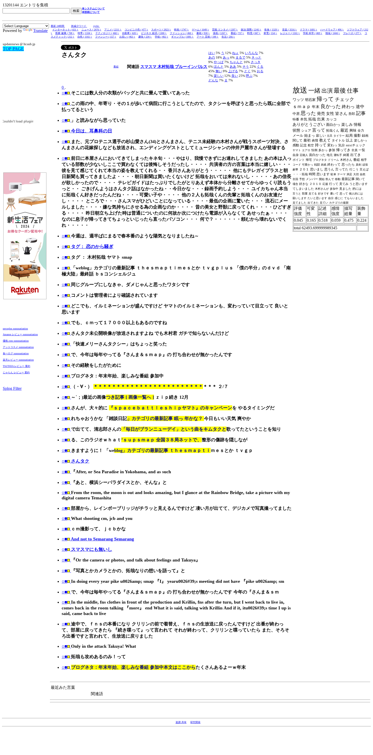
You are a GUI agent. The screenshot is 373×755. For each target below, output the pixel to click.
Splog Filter (12, 388)
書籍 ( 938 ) (203, 33)
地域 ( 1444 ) (332, 33)
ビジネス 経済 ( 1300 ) (154, 33)
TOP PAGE (13, 48)
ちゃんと (236, 62)
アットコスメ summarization (18, 347)
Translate (40, 30)
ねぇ (235, 53)
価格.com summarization (16, 340)
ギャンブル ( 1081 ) (182, 36)
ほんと (219, 66)
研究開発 (195, 722)
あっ (226, 57)
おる (260, 71)
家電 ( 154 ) (270, 33)
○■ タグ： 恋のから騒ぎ (87, 246)
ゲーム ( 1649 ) (200, 29)
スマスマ (149, 66)
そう (245, 66)
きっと (256, 57)
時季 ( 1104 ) (85, 33)
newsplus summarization (15, 328)
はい (211, 53)
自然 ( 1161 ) (84, 36)
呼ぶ (249, 76)
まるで (240, 57)
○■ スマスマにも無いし (87, 549)
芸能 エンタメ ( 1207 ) (225, 29)
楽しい (219, 76)
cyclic (96, 26)
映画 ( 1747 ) (181, 29)
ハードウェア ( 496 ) (332, 29)
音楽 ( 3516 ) (289, 29)
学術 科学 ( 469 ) (312, 33)
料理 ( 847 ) (254, 33)
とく (247, 71)
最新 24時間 (58, 26)
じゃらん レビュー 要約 (16, 372)
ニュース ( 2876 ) (91, 29)
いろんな (251, 53)
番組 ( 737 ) (237, 33)
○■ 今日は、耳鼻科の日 (87, 130)
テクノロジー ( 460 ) (107, 33)
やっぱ (219, 62)
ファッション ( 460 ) (181, 33)
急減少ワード (79, 26)
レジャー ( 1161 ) (290, 33)
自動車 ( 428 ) (130, 33)
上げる (233, 71)
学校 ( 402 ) (161, 36)
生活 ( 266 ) (228, 36)
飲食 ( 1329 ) (271, 29)
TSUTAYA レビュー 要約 (16, 366)
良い (234, 76)
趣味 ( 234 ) (145, 36)
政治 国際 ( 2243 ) (251, 29)
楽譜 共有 (181, 722)
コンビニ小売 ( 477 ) (136, 29)
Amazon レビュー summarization (20, 334)
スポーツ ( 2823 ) (161, 29)
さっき (256, 62)
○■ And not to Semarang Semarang (98, 538)
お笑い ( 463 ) (127, 36)
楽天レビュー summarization (18, 359)
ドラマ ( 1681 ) (308, 29)
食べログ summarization (16, 353)
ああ (233, 66)
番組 (115, 66)
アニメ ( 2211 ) (113, 29)
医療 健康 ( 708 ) (65, 33)
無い (218, 71)
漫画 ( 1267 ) (220, 33)
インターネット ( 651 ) (65, 29)
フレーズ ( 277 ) (352, 33)
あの (211, 57)
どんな (213, 80)
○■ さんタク (75, 461)
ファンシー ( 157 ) (105, 36)
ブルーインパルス (191, 66)
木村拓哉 (166, 66)
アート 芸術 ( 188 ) (207, 36)
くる (260, 66)
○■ (64, 92)
